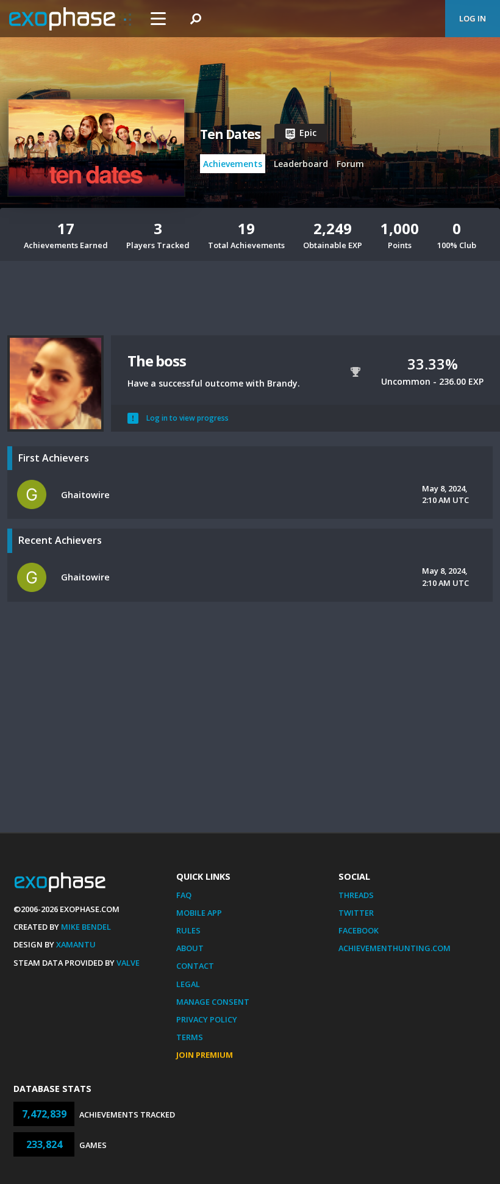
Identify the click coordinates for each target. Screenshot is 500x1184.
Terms (189, 1037)
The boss (156, 361)
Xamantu (76, 944)
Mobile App (199, 912)
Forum (350, 163)
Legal (188, 984)
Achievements (232, 163)
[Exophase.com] (70, 19)
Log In (472, 18)
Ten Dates (230, 134)
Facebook (358, 930)
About (190, 948)
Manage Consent (212, 1001)
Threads (356, 895)
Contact (195, 965)
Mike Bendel (86, 926)
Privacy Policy (206, 1019)
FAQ (183, 895)
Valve (128, 962)
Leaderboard (301, 163)
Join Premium (204, 1054)
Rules (188, 930)
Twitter (356, 912)
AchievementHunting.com (394, 948)
